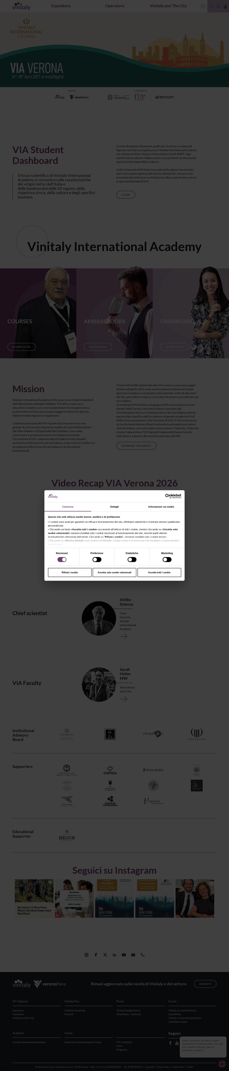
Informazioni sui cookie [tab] (161, 506)
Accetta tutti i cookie (159, 572)
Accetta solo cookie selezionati (114, 572)
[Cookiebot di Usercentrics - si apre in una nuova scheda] (167, 496)
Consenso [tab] (67, 506)
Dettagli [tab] (114, 506)
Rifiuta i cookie (70, 572)
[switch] (97, 560)
